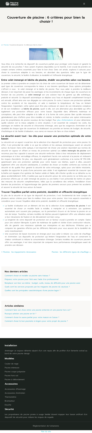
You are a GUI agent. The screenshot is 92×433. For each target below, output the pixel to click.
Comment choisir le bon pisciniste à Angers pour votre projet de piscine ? (36, 321)
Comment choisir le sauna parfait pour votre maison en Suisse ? (32, 317)
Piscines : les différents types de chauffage (70, 252)
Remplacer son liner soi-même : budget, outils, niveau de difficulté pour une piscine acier (42, 283)
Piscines (6, 45)
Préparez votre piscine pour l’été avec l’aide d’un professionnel (31, 279)
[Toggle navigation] (84, 3)
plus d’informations (65, 120)
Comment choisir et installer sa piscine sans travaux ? (27, 275)
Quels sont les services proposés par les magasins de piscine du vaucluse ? (37, 287)
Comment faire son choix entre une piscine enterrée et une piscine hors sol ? (38, 310)
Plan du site (46, 431)
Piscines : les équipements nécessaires (19, 252)
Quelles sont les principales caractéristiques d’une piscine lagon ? (32, 290)
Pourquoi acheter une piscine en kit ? (20, 313)
